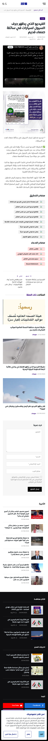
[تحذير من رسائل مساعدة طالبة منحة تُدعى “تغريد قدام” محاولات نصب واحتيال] (37, 670)
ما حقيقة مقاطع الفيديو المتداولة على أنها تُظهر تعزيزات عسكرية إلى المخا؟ (17, 540)
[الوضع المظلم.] (5, 4)
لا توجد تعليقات (9, 37)
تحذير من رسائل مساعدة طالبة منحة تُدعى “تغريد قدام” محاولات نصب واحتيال (16, 670)
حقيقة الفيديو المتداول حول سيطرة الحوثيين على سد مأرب (16, 578)
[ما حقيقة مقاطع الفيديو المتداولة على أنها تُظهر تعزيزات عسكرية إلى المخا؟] (37, 541)
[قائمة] (44, 3)
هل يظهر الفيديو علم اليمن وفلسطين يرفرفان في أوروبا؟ (25, 407)
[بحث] (3, 3)
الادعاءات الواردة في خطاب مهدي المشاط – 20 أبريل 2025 (17, 608)
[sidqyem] (24, 4)
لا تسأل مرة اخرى (10, 734)
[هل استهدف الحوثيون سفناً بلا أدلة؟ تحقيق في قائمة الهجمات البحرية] (37, 635)
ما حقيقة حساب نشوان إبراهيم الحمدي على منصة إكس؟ (18, 553)
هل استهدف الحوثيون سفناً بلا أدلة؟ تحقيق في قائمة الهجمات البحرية (16, 633)
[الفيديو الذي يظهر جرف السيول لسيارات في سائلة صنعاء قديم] (24, 53)
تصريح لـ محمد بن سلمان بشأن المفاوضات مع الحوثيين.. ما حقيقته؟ (17, 526)
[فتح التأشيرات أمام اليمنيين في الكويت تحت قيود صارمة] (37, 622)
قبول (41, 734)
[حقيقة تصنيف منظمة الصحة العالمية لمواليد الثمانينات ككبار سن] (24, 311)
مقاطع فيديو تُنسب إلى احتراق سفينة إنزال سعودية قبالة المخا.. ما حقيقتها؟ (16, 566)
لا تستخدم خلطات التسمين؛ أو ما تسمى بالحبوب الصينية (18, 656)
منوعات (42, 19)
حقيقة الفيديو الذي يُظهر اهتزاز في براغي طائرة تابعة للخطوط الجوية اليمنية (25, 368)
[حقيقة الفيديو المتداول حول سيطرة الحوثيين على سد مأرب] (37, 580)
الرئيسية (28, 10)
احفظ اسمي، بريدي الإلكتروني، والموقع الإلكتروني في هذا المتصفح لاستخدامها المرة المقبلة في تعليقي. (26, 479)
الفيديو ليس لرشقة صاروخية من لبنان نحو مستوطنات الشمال (35, 282)
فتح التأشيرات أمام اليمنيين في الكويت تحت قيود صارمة (18, 620)
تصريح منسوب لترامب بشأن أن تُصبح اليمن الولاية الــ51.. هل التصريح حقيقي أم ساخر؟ (16, 514)
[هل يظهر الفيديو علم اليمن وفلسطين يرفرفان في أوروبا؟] (24, 390)
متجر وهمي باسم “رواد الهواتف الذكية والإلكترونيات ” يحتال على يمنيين (13, 283)
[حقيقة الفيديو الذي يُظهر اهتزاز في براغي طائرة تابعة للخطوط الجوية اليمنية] (24, 351)
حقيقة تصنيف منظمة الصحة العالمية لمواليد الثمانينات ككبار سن (27, 329)
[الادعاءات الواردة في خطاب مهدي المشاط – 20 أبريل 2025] (37, 610)
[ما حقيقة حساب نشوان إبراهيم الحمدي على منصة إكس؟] (37, 555)
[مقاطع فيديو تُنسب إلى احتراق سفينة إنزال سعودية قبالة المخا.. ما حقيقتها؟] (37, 567)
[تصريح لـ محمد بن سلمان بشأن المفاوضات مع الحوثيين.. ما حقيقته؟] (37, 528)
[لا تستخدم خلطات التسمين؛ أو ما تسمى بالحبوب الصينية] (37, 658)
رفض (28, 734)
